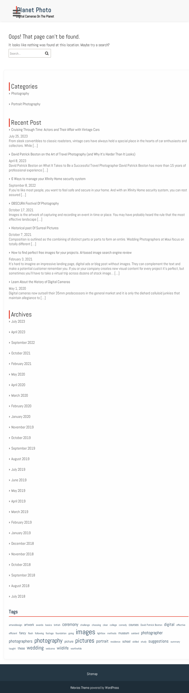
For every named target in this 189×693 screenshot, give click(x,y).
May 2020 (18, 374)
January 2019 (21, 532)
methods (111, 633)
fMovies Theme (79, 687)
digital (169, 624)
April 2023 (18, 332)
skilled (135, 641)
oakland (135, 633)
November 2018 (22, 554)
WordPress (112, 687)
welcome (50, 648)
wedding (35, 647)
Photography (20, 93)
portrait (102, 641)
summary (175, 641)
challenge (85, 625)
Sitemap (92, 674)
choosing (96, 625)
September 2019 (23, 448)
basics (48, 625)
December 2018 (22, 543)
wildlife (63, 648)
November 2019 (22, 427)
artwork (29, 624)
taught (12, 648)
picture (68, 641)
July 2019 (18, 469)
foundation (61, 633)
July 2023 (18, 321)
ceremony (70, 624)
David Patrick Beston (151, 625)
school (126, 641)
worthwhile (76, 648)
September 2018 (23, 575)
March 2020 (19, 395)
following (39, 633)
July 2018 (18, 596)
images (85, 631)
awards (39, 625)
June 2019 (19, 480)
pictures (84, 640)
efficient (13, 633)
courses (134, 624)
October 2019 (21, 437)
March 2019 (19, 511)
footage (50, 633)
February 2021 (21, 363)
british (57, 625)
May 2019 (18, 490)
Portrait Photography (25, 104)
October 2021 (21, 353)
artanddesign (15, 625)
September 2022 (23, 342)
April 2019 (18, 501)
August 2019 (20, 458)
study (143, 641)
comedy (123, 625)
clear (105, 625)
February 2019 (21, 522)
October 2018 (21, 564)
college (113, 625)
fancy (22, 633)
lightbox (101, 633)
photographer (152, 632)
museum (123, 633)
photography (48, 640)
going (71, 633)
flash (30, 633)
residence (115, 641)
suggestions (158, 641)
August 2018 (20, 585)
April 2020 (18, 384)
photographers (20, 641)
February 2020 (21, 406)
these (21, 648)
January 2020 (21, 416)
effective (180, 625)
